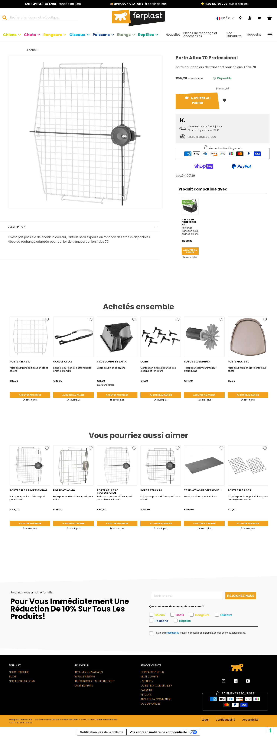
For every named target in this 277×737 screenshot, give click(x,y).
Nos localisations (22, 681)
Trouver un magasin (89, 672)
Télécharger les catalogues (94, 681)
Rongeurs (52, 34)
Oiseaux (77, 34)
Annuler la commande (156, 699)
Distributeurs (84, 685)
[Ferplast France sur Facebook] (233, 681)
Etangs (124, 34)
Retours (146, 694)
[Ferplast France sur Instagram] (223, 681)
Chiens (9, 34)
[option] (53, 4)
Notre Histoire (19, 672)
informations (172, 632)
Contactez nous (152, 672)
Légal (205, 720)
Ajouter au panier (190, 251)
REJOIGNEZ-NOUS (240, 595)
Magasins (253, 34)
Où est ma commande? (156, 685)
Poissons (101, 34)
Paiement (146, 690)
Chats (30, 34)
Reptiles (146, 34)
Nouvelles (173, 34)
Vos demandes (150, 703)
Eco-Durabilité (234, 34)
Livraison (147, 681)
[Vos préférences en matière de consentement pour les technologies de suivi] (270, 730)
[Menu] (269, 34)
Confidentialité (225, 720)
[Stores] (240, 18)
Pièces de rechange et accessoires (200, 34)
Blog (12, 676)
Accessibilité (250, 720)
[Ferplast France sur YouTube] (245, 681)
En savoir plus (190, 257)
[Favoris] (259, 18)
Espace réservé (85, 676)
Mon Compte (149, 676)
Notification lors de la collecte (101, 732)
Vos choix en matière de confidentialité (158, 732)
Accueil (31, 50)
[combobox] (42, 18)
